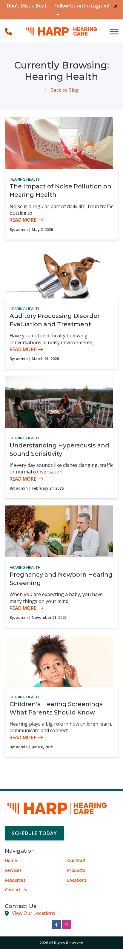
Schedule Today (34, 833)
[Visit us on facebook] (56, 924)
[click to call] (8, 31)
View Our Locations (33, 913)
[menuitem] (30, 860)
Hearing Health (25, 179)
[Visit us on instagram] (66, 924)
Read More (23, 220)
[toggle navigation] (114, 31)
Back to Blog (64, 90)
